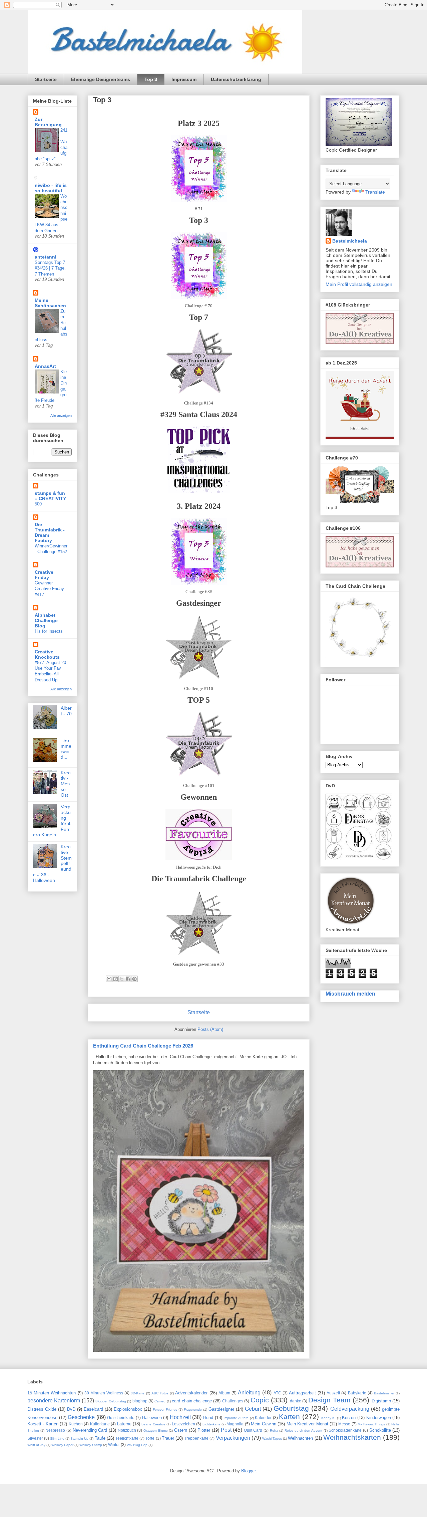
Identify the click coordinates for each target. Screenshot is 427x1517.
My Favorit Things (371, 1424)
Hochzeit (180, 1417)
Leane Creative (153, 1424)
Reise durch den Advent (303, 1430)
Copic (260, 1400)
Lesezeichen (183, 1424)
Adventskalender (191, 1392)
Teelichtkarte (126, 1438)
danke (295, 1401)
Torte (149, 1438)
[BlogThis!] (115, 979)
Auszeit (333, 1393)
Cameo (159, 1401)
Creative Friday (44, 574)
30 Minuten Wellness (103, 1393)
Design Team (329, 1400)
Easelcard (93, 1409)
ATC (277, 1393)
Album (224, 1393)
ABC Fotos (159, 1393)
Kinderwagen (378, 1417)
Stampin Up (79, 1438)
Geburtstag (291, 1408)
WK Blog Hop (137, 1445)
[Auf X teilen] (121, 979)
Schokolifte (380, 1430)
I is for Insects (49, 631)
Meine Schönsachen (50, 303)
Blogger (248, 1470)
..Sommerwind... (66, 749)
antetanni (45, 257)
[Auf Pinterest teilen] (134, 979)
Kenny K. (328, 1418)
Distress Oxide (41, 1409)
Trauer (168, 1438)
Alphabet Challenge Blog (46, 620)
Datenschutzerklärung (236, 79)
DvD (71, 1409)
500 (38, 503)
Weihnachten (300, 1438)
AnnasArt (45, 366)
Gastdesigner (221, 1409)
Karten (289, 1416)
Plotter (203, 1430)
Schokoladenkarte (345, 1430)
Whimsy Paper (62, 1445)
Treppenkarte (196, 1438)
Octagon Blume (155, 1430)
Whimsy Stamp (90, 1445)
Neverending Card (90, 1430)
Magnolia (235, 1424)
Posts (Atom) (210, 1029)
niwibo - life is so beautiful (51, 188)
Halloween (152, 1417)
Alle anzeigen (61, 415)
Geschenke (81, 1417)
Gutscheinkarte (120, 1417)
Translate (375, 192)
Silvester (35, 1438)
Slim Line (57, 1438)
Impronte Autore (236, 1418)
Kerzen (349, 1417)
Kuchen (76, 1424)
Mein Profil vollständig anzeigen (359, 284)
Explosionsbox (128, 1409)
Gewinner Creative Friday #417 (49, 588)
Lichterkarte (211, 1424)
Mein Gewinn (263, 1423)
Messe (344, 1424)
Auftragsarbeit (302, 1392)
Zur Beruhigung (48, 122)
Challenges (232, 1401)
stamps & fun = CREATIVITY (50, 495)
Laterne (124, 1423)
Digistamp (381, 1400)
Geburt (253, 1409)
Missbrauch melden (350, 994)
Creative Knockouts (47, 654)
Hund (208, 1417)
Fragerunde (193, 1409)
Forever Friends (165, 1409)
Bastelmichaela (349, 241)
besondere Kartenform (53, 1400)
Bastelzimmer (384, 1393)
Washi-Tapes (272, 1438)
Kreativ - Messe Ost (66, 784)
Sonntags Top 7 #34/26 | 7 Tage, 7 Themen (50, 268)
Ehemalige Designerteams (100, 79)
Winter (114, 1444)
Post (226, 1430)
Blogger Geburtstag (110, 1401)
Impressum (183, 79)
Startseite (46, 79)
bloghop (139, 1401)
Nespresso (55, 1430)
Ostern (180, 1430)
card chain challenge (192, 1400)
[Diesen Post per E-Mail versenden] (109, 979)
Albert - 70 (66, 710)
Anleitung (249, 1392)
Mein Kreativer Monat (307, 1423)
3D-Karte (137, 1393)
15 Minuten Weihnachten (51, 1392)
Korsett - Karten (42, 1423)
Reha (274, 1430)
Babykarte (357, 1393)
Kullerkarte (100, 1424)
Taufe (100, 1438)
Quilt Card (253, 1430)
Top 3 (150, 79)
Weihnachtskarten (352, 1437)
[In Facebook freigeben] (128, 979)
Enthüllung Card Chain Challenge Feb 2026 (143, 1046)
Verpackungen (233, 1438)
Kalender (263, 1417)
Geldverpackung (349, 1409)
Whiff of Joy (36, 1445)
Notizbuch (127, 1430)
